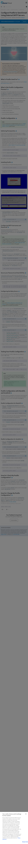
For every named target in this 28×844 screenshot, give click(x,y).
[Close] (25, 814)
